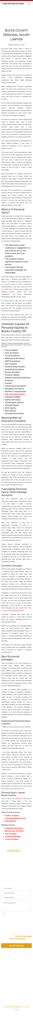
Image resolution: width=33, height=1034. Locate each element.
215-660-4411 (7, 289)
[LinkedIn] (18, 1002)
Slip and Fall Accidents (15, 394)
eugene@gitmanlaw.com (17, 991)
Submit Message (16, 945)
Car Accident (11, 834)
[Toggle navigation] (29, 3)
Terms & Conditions (17, 939)
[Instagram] (22, 1002)
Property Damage (13, 836)
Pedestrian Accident (14, 828)
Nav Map (17, 1020)
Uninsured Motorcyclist (15, 818)
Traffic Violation (12, 815)
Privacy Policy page (23, 936)
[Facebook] (11, 1002)
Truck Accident (12, 839)
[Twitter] (15, 1002)
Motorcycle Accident (14, 831)
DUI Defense (10, 821)
